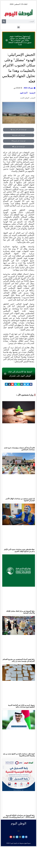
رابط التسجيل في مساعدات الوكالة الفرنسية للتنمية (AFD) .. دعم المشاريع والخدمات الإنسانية (19, 816)
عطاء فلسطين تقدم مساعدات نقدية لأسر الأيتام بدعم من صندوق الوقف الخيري (19, 550)
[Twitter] (23, 837)
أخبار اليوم (23, 93)
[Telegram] (17, 837)
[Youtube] (10, 837)
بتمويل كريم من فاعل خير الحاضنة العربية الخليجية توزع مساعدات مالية (21, 706)
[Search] (4, 21)
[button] (18, 27)
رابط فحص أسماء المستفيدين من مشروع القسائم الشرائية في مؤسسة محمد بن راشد (19, 660)
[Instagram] (20, 837)
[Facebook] (26, 837)
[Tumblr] (14, 837)
